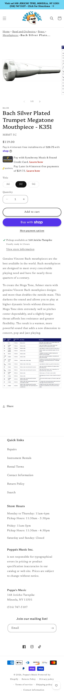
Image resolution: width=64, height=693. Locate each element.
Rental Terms (15, 466)
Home (6, 32)
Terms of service (24, 685)
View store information (20, 249)
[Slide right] (40, 101)
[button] (4, 18)
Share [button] (10, 406)
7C (35, 185)
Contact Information (20, 475)
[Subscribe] (52, 628)
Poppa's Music (30, 675)
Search (11, 492)
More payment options (32, 231)
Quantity (8, 192)
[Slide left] (24, 101)
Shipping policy (44, 685)
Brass (41, 32)
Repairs (12, 449)
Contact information (33, 690)
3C (10, 185)
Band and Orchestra (24, 32)
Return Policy (16, 484)
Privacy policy (46, 679)
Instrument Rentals (19, 458)
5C (21, 184)
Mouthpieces (10, 35)
